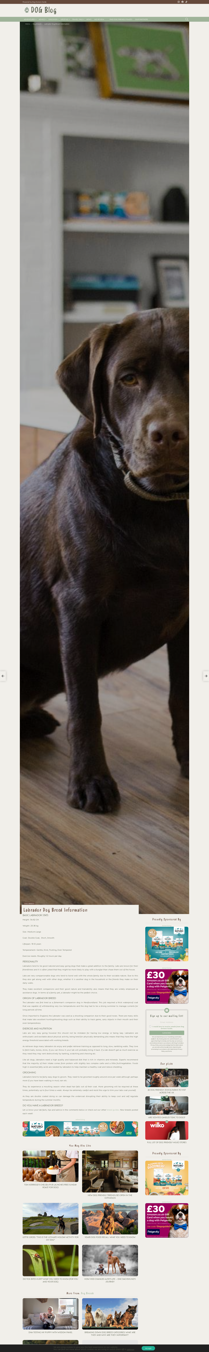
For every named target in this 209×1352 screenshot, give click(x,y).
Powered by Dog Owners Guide (34, 2)
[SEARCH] (186, 19)
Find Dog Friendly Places (121, 19)
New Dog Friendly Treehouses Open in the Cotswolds (110, 1196)
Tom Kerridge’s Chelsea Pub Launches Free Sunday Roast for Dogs (50, 1186)
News (88, 19)
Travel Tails (77, 19)
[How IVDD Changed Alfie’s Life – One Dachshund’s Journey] (110, 1260)
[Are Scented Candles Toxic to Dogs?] (166, 1105)
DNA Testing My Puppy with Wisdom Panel (50, 1332)
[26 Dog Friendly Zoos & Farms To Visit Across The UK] (166, 1078)
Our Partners (141, 19)
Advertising (80, 1119)
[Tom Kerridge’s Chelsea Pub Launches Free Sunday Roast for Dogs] (50, 1166)
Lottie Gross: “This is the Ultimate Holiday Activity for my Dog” (50, 1238)
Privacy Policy (155, 1045)
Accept (148, 1348)
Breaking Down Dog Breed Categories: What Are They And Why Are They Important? (110, 1333)
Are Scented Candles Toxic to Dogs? (166, 1117)
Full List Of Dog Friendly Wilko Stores (166, 1142)
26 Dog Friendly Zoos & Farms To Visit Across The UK (167, 1091)
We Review (99, 19)
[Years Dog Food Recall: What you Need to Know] (110, 1218)
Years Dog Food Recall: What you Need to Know (110, 1237)
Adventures (29, 19)
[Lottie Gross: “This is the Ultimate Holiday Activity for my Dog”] (50, 1218)
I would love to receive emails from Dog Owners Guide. (168, 1027)
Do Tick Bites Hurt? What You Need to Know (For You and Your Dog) (50, 1280)
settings (130, 1349)
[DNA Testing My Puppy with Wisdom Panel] (50, 1314)
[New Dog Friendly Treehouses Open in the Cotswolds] (110, 1172)
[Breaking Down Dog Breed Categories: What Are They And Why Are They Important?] (110, 1314)
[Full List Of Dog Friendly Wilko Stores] (166, 1130)
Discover (53, 19)
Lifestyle (64, 19)
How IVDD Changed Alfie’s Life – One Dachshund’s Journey (110, 1280)
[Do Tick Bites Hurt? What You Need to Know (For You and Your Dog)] (50, 1260)
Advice (42, 19)
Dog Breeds (87, 1293)
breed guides (113, 1110)
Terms (170, 1051)
